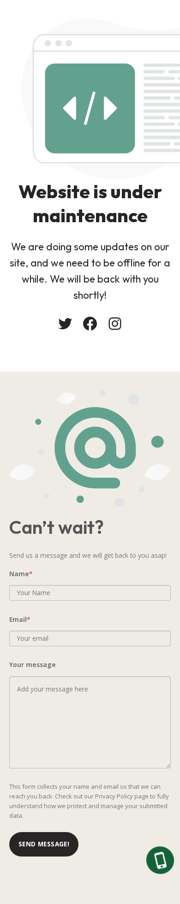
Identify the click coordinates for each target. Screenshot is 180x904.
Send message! (43, 843)
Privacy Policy (114, 796)
